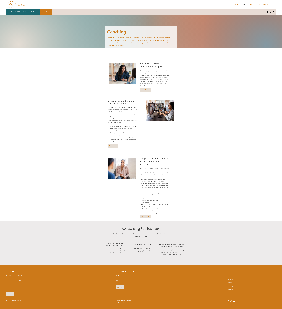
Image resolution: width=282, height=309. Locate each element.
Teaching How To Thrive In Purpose (21, 4)
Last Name (20, 275)
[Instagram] (270, 12)
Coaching (230, 289)
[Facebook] (267, 12)
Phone (19, 280)
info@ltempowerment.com (15, 300)
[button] (145, 90)
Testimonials (231, 282)
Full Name (118, 275)
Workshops (230, 286)
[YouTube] (273, 12)
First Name (8, 275)
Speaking (230, 279)
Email (7, 280)
